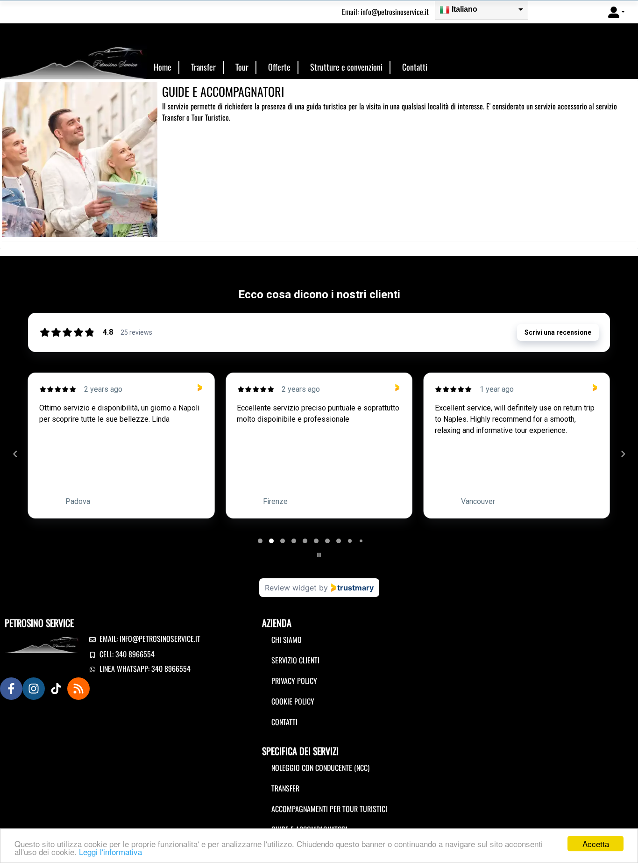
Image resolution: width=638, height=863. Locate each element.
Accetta (595, 843)
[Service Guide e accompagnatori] (79, 158)
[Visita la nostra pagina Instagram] (33, 688)
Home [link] (162, 67)
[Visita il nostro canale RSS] (78, 688)
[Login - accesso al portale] (616, 11)
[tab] (260, 541)
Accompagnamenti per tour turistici (329, 808)
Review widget (291, 587)
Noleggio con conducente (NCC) (320, 767)
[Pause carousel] (319, 555)
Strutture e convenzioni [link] (346, 67)
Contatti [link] (414, 67)
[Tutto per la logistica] (73, 54)
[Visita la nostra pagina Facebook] (11, 688)
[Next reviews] (622, 454)
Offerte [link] (279, 67)
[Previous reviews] (15, 454)
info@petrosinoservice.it (395, 11)
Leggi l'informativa (110, 851)
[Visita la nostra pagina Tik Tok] (56, 688)
